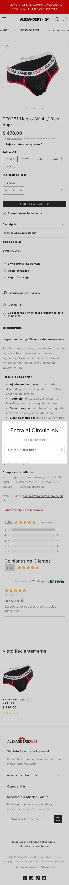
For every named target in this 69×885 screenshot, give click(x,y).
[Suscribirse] (60, 450)
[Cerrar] (60, 427)
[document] (34, 443)
